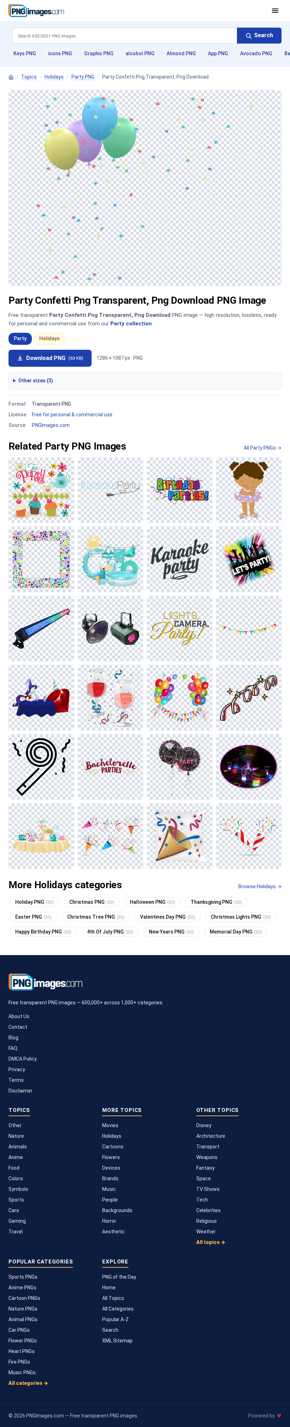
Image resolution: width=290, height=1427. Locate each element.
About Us (18, 1016)
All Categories (118, 1309)
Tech (202, 1200)
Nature (16, 1136)
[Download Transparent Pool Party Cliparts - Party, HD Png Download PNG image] (111, 559)
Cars (13, 1210)
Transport (207, 1146)
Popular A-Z (115, 1319)
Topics (29, 77)
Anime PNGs (22, 1287)
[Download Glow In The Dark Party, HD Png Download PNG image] (249, 767)
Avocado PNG (256, 53)
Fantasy (205, 1168)
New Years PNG (171, 932)
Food (13, 1168)
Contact (17, 1027)
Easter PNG (33, 917)
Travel (15, 1231)
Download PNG (54, 358)
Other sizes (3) (35, 380)
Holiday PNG (34, 902)
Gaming (17, 1221)
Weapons (207, 1157)
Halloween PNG (152, 902)
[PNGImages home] (10, 77)
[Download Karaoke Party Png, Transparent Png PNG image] (180, 559)
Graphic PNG (99, 53)
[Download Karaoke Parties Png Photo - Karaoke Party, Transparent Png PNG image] (111, 490)
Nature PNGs (22, 1309)
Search (110, 1330)
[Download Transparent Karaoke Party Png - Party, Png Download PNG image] (249, 559)
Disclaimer (20, 1091)
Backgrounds (117, 1210)
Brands (110, 1178)
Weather (206, 1231)
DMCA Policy (22, 1059)
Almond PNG (181, 53)
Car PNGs (19, 1330)
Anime (15, 1157)
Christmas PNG (91, 902)
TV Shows (208, 1189)
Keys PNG (24, 53)
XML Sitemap (117, 1340)
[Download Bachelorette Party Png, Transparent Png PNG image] (111, 767)
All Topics (113, 1298)
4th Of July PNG (110, 932)
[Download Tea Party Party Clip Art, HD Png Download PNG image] (41, 490)
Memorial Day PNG (236, 932)
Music (109, 1189)
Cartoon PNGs (24, 1298)
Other (15, 1125)
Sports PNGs (22, 1277)
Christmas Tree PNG (95, 917)
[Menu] (275, 10)
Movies (110, 1125)
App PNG (218, 53)
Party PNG (82, 77)
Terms (16, 1080)
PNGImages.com (51, 425)
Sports (16, 1200)
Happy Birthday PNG (43, 932)
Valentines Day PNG (167, 917)
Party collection (131, 323)
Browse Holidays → (260, 886)
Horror (109, 1221)
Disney (203, 1125)
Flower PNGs (22, 1340)
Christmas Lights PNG (241, 917)
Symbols (18, 1189)
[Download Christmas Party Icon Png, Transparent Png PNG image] (111, 698)
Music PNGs (22, 1372)
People (110, 1200)
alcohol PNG (140, 53)
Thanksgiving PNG (216, 902)
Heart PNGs (21, 1351)
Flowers (111, 1157)
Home (109, 1287)
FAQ (12, 1048)
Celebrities (208, 1210)
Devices (111, 1168)
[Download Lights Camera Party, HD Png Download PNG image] (180, 629)
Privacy (16, 1069)
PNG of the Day (119, 1277)
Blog (13, 1037)
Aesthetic (113, 1231)
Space (203, 1178)
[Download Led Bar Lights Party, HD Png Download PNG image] (41, 629)
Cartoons (112, 1146)
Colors (15, 1178)
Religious (206, 1221)
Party (20, 338)
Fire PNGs (19, 1362)
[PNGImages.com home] (136, 10)
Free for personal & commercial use (72, 414)
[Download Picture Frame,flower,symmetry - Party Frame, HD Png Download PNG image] (41, 559)
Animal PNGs (22, 1319)
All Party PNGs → (263, 448)
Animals (17, 1146)
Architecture (210, 1136)
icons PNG (60, 53)
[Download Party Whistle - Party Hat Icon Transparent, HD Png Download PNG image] (41, 767)
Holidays (54, 77)
